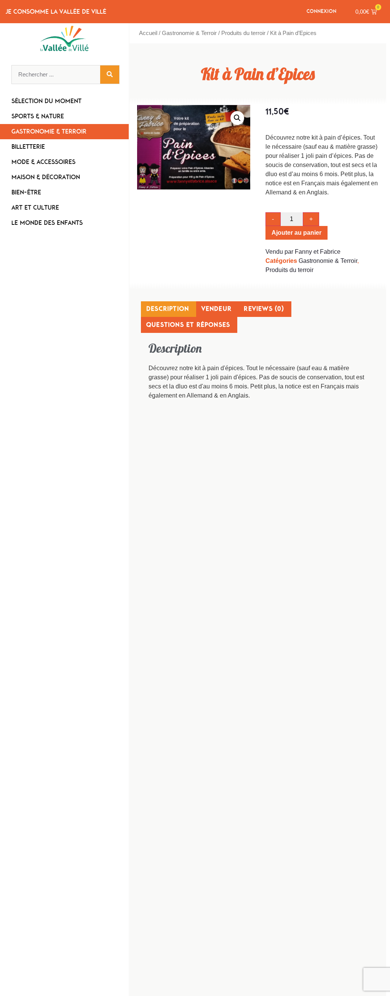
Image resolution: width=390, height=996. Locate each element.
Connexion (321, 11)
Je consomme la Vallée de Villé (56, 11)
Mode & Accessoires (43, 161)
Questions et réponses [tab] (188, 324)
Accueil (148, 33)
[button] (237, 118)
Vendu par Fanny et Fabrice (302, 251)
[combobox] (56, 74)
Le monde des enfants (47, 222)
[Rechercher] (109, 74)
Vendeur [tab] (216, 308)
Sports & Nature (37, 116)
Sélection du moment (46, 101)
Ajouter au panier (296, 232)
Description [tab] (167, 308)
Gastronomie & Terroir (48, 131)
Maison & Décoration (45, 177)
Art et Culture (35, 207)
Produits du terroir (243, 33)
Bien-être (26, 192)
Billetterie (28, 146)
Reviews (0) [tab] (264, 308)
